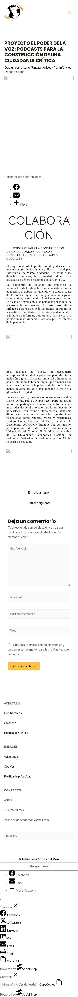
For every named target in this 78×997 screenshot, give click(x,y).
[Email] (16, 197)
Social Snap (29, 969)
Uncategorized (41, 67)
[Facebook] (16, 189)
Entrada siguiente (39, 503)
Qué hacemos (13, 713)
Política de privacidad (17, 776)
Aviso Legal (11, 756)
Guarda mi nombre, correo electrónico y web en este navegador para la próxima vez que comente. (38, 649)
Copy (47, 984)
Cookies (9, 766)
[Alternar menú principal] (70, 12)
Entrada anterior (39, 492)
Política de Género (16, 732)
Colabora (10, 723)
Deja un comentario (17, 67)
